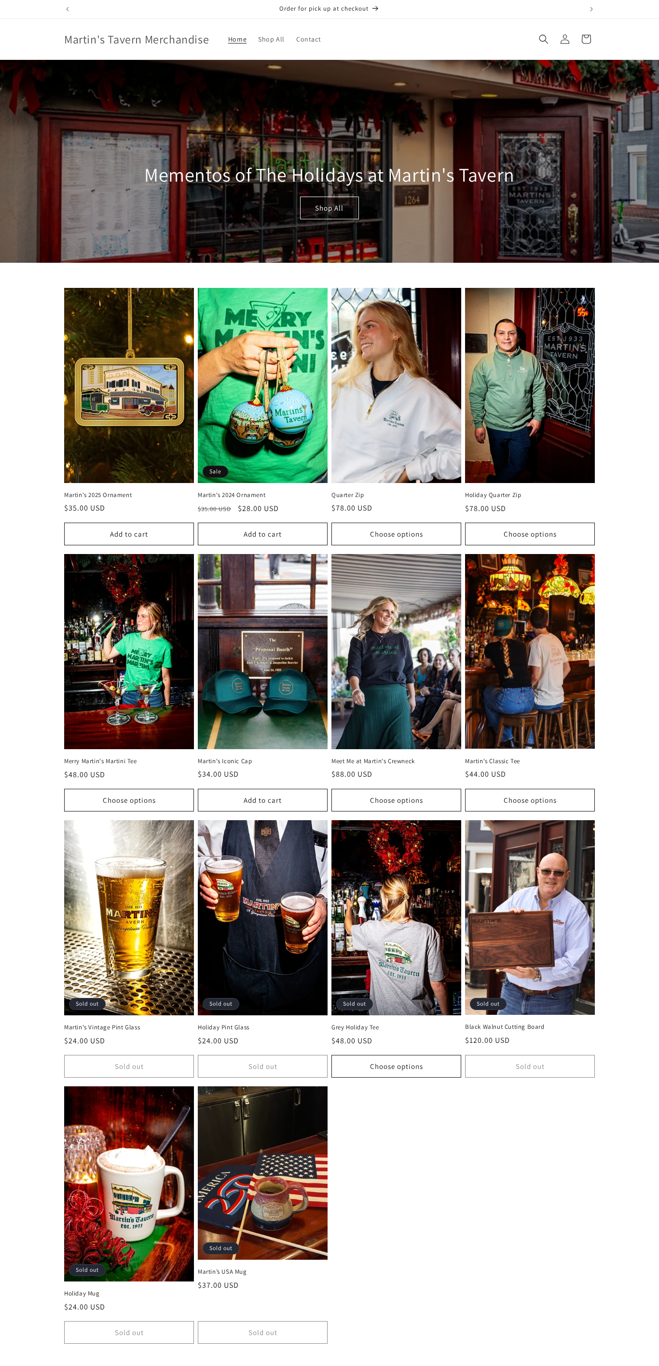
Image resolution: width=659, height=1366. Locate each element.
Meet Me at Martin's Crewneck (373, 761)
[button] (543, 39)
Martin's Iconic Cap (225, 761)
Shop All (330, 208)
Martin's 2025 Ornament (98, 495)
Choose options (396, 534)
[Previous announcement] (67, 9)
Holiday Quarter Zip (493, 495)
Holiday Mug (82, 1293)
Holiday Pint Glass (223, 1027)
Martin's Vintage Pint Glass (102, 1027)
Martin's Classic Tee (492, 761)
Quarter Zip (347, 495)
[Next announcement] (591, 9)
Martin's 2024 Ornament (231, 495)
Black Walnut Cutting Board (505, 1027)
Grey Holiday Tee (355, 1027)
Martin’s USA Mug (222, 1272)
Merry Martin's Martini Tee (100, 761)
